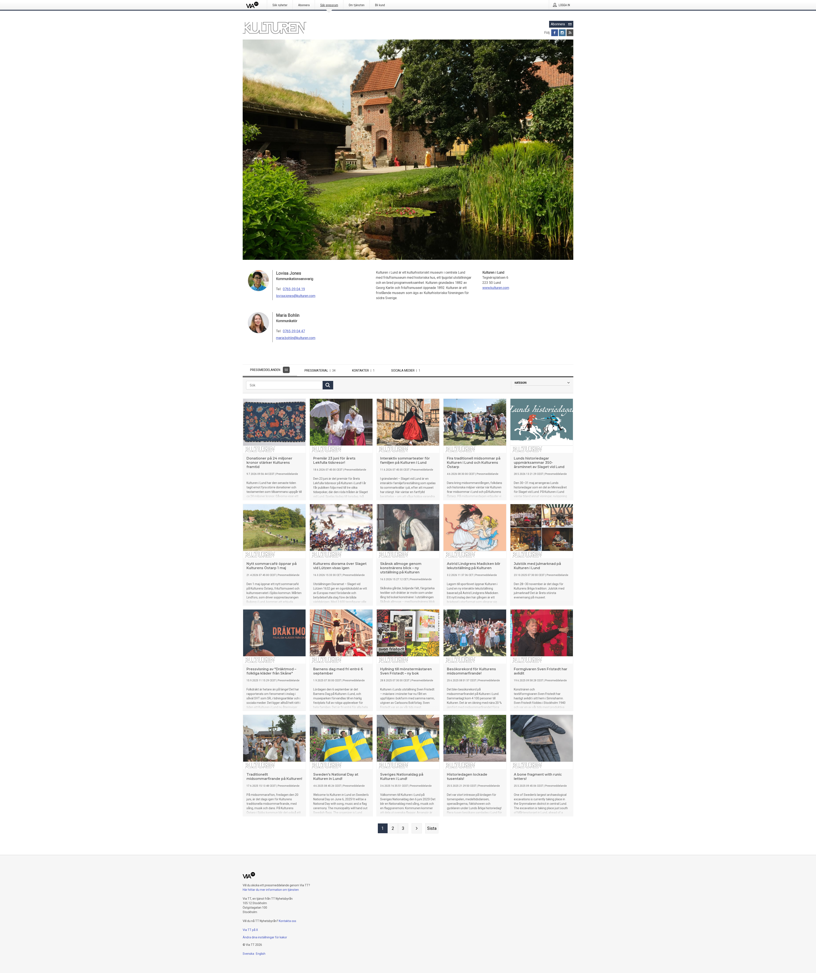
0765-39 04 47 (294, 331)
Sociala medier (405, 370)
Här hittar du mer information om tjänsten (271, 889)
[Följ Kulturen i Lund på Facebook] (554, 32)
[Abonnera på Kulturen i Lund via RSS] (570, 32)
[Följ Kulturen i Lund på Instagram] (562, 32)
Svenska (248, 953)
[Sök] (328, 385)
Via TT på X (250, 930)
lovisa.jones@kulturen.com (295, 296)
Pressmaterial (320, 370)
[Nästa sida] (417, 828)
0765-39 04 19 (294, 289)
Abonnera (558, 24)
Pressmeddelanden (269, 370)
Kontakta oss (287, 921)
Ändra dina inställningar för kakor (265, 937)
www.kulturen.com (495, 288)
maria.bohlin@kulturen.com (295, 338)
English (260, 953)
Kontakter (363, 370)
